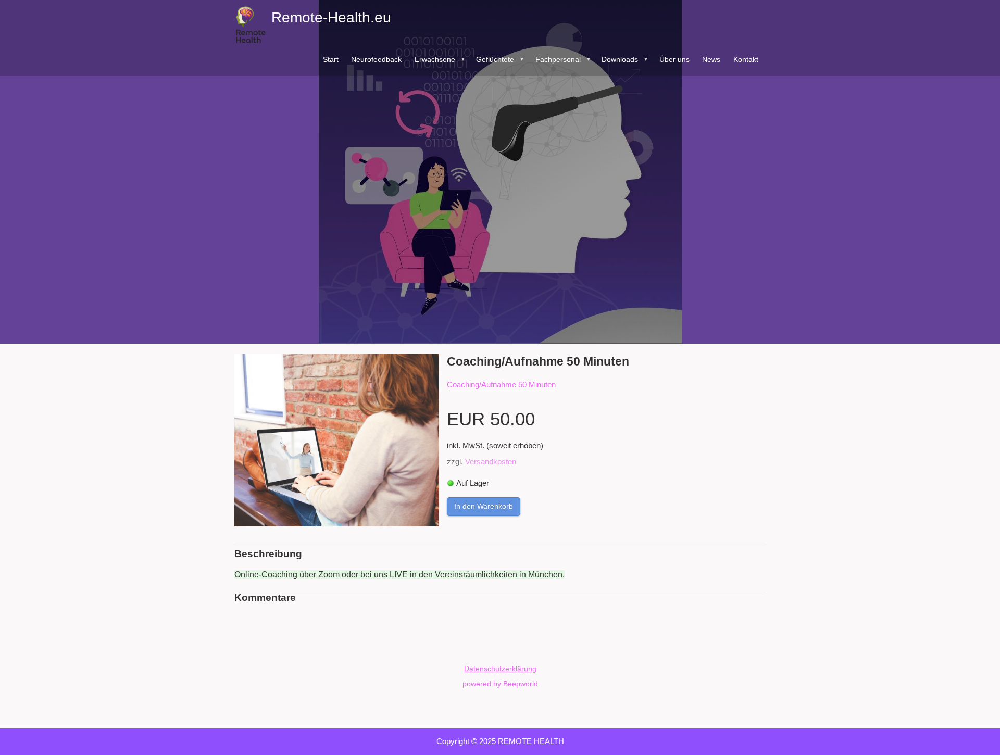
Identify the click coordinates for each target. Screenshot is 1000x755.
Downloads (625, 59)
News (711, 59)
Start (331, 59)
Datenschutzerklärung (500, 668)
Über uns (674, 59)
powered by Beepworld (500, 684)
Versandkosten (490, 461)
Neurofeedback (376, 59)
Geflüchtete (500, 59)
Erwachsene (440, 59)
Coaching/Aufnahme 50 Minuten (501, 384)
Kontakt (745, 59)
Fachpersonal (563, 59)
